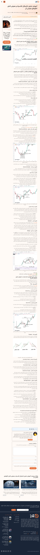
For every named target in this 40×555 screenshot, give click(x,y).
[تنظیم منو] (4, 2)
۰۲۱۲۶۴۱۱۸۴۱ (25, 533)
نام (36, 456)
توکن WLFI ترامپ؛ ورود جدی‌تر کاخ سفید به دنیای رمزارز (12, 489)
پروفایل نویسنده (30, 439)
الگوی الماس (35, 222)
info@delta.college (33, 533)
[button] (2, 2)
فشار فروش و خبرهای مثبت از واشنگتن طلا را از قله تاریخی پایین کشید (29, 489)
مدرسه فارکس (33, 16)
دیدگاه (35, 446)
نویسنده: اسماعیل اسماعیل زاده (32, 13)
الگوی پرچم (35, 285)
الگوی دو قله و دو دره (29, 127)
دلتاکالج (36, 16)
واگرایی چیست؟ (34, 274)
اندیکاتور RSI (30, 275)
